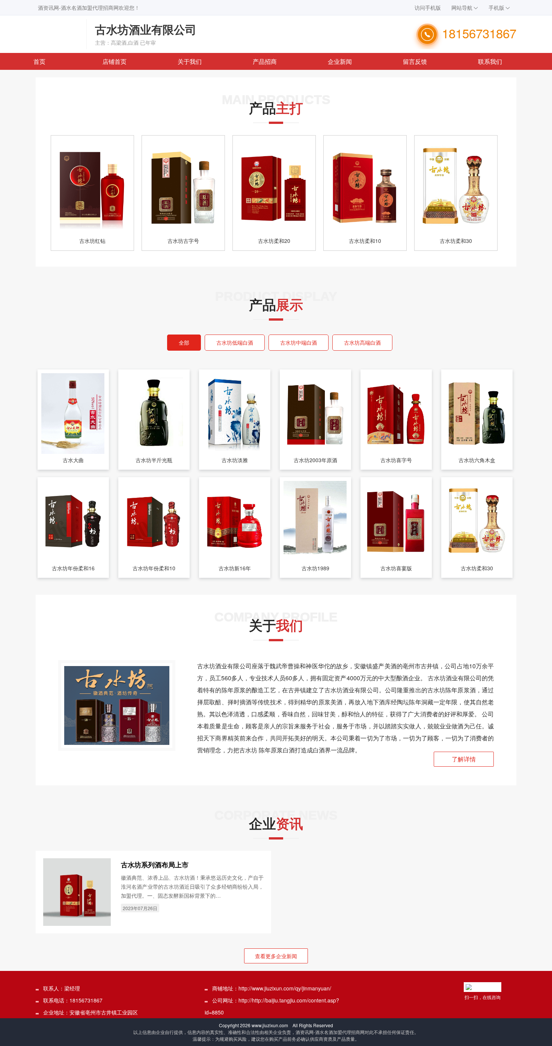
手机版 (496, 7)
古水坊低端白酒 (234, 342)
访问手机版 (428, 7)
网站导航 (461, 7)
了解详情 (464, 759)
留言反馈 (415, 61)
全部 (184, 342)
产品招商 (265, 61)
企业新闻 (340, 61)
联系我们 (490, 61)
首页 (39, 61)
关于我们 (190, 61)
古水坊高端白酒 (362, 342)
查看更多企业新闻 (276, 956)
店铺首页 (115, 61)
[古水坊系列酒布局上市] (77, 891)
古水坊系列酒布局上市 (155, 865)
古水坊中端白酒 (298, 342)
